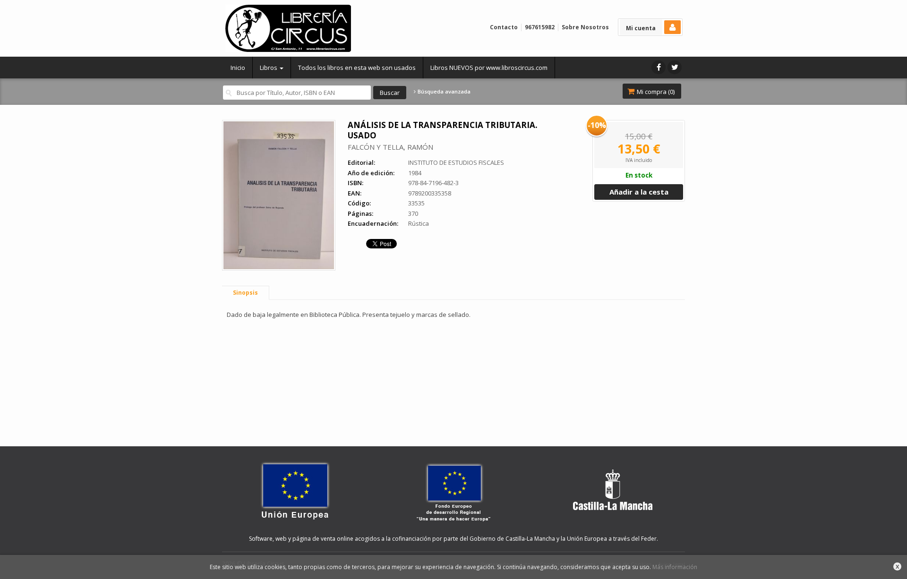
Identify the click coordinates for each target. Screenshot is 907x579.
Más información (674, 567)
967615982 (540, 27)
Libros (269, 67)
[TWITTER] (674, 67)
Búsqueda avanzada (443, 91)
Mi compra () (655, 91)
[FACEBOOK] (658, 67)
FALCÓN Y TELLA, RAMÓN (390, 147)
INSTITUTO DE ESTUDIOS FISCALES (456, 162)
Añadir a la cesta (638, 191)
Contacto (504, 27)
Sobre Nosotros (585, 27)
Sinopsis (245, 293)
